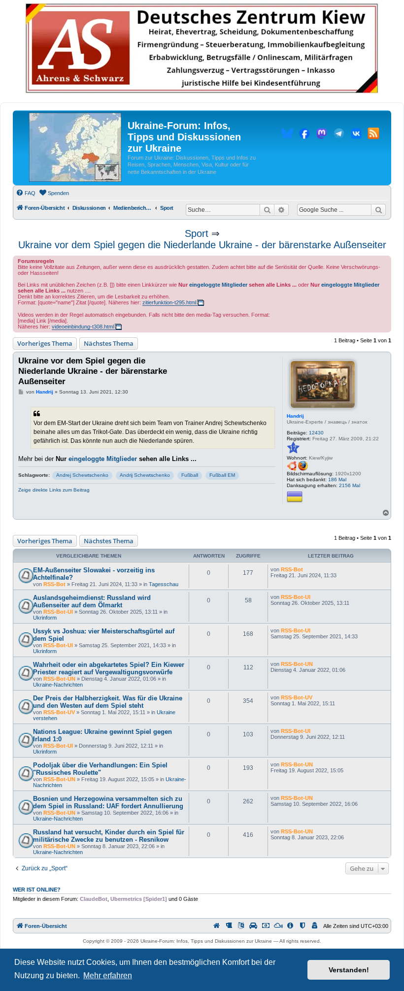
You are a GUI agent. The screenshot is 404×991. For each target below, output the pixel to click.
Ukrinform (45, 618)
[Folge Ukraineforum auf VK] (356, 135)
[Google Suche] (378, 210)
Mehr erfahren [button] (107, 975)
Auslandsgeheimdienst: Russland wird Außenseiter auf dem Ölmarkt (92, 601)
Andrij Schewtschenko (145, 475)
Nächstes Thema (109, 343)
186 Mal (337, 479)
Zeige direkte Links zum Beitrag (54, 490)
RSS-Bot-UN (59, 679)
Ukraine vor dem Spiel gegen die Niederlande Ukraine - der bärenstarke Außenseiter (202, 244)
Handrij (295, 416)
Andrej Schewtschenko (82, 475)
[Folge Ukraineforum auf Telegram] (339, 135)
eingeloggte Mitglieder (218, 285)
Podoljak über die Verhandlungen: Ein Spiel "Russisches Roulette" (100, 768)
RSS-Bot (54, 584)
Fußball (189, 475)
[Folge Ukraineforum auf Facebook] (304, 135)
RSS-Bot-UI (58, 612)
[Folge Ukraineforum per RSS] (373, 135)
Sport (196, 233)
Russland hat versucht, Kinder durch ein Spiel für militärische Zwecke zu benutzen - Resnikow (108, 835)
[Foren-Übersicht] (75, 148)
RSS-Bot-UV (59, 712)
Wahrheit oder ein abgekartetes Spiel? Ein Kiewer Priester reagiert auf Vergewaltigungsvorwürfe (108, 668)
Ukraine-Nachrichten (58, 685)
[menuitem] (25, 193)
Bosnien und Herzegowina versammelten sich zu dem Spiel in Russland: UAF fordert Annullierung (108, 802)
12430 (316, 432)
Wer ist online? (37, 889)
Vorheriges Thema (44, 343)
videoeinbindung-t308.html (83, 327)
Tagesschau (163, 584)
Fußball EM (222, 475)
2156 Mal (349, 485)
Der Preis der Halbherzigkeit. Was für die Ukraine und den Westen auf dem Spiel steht (107, 701)
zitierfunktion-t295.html (169, 302)
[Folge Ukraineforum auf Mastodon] (322, 135)
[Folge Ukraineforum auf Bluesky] (287, 135)
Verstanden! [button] (349, 970)
